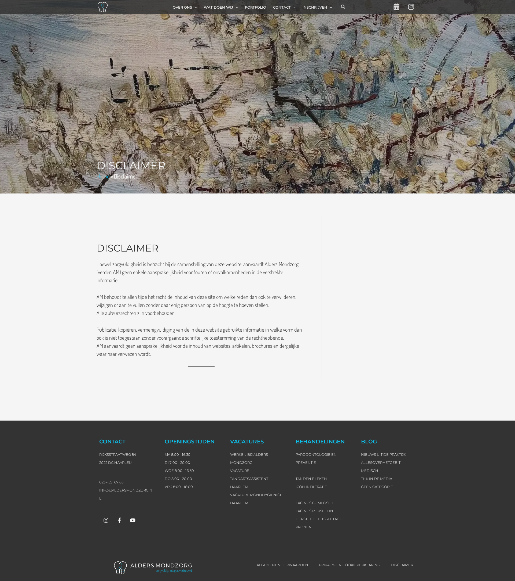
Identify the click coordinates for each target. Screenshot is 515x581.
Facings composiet (315, 503)
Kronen (304, 527)
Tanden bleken (311, 478)
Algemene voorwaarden (282, 565)
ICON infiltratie (311, 487)
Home (103, 176)
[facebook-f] (119, 520)
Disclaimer (402, 565)
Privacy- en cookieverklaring (349, 565)
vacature (239, 470)
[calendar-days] (396, 6)
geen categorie (377, 487)
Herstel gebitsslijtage (319, 519)
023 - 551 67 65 (111, 482)
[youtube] (133, 520)
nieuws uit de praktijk (383, 454)
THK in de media (376, 478)
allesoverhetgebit (380, 462)
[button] (194, 7)
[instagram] (411, 7)
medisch (369, 470)
